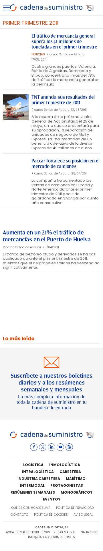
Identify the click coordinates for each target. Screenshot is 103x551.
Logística (33, 464)
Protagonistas (66, 485)
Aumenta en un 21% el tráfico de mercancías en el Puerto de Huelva (46, 236)
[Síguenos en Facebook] (33, 447)
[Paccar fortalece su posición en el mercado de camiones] (16, 171)
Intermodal (32, 485)
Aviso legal (83, 514)
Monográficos (76, 492)
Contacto (19, 514)
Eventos (51, 499)
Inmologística (64, 464)
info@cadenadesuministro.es (51, 537)
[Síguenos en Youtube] (60, 447)
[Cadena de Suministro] (52, 437)
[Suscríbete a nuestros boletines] (51, 384)
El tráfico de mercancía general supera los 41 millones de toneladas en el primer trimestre (64, 41)
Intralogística (38, 471)
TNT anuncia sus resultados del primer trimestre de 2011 (63, 100)
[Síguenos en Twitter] (42, 447)
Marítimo (76, 478)
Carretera (70, 471)
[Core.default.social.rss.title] (69, 447)
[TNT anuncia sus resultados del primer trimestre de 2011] (16, 107)
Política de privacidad (75, 507)
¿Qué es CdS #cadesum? (29, 507)
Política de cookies (51, 514)
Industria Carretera (38, 478)
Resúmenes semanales (33, 492)
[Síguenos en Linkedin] (51, 447)
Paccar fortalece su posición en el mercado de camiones (65, 163)
